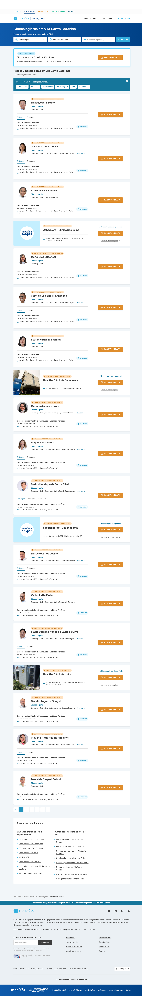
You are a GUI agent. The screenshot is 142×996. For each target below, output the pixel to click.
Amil (73, 87)
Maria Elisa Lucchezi (43, 256)
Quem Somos (70, 938)
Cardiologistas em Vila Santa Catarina (72, 858)
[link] (48, 809)
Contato (102, 951)
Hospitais (107, 18)
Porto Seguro (62, 87)
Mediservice (48, 87)
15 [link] (43, 810)
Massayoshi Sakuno (43, 102)
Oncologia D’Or (90, 990)
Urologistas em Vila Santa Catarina (71, 879)
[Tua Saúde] (23, 911)
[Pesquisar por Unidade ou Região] (78, 39)
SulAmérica (22, 87)
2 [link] (26, 810)
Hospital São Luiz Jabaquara (26, 423)
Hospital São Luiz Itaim (28, 853)
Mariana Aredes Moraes (45, 406)
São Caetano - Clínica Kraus (30, 873)
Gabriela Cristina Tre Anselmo (49, 295)
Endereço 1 (21, 117)
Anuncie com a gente (73, 951)
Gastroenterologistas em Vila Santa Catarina (71, 852)
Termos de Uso (104, 947)
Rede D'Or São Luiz (75, 990)
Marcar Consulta (29, 897)
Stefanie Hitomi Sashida (46, 339)
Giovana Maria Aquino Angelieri (50, 737)
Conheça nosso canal (109, 911)
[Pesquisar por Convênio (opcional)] (112, 39)
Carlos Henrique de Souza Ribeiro (51, 484)
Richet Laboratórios (116, 990)
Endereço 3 (42, 499)
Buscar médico (29, 11)
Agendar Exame (43, 11)
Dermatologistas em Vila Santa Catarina (69, 868)
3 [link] (31, 810)
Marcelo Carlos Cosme (44, 553)
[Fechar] (127, 81)
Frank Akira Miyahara (44, 190)
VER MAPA (83, 126)
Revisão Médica (104, 942)
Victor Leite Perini (42, 595)
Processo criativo (72, 942)
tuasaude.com (123, 18)
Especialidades (91, 18)
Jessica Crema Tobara (44, 146)
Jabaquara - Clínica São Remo (36, 57)
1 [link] (21, 810)
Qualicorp (129, 990)
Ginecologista (43, 897)
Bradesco (35, 87)
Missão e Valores (105, 938)
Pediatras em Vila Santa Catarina (70, 846)
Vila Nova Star (25, 857)
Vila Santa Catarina (57, 897)
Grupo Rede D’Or (83, 979)
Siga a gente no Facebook (122, 911)
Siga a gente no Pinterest (129, 911)
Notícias (71, 11)
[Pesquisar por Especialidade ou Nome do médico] (44, 39)
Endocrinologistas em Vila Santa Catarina (69, 840)
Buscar (124, 40)
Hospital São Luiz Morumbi (30, 862)
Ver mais (82, 87)
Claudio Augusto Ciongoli (46, 701)
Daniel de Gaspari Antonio (46, 779)
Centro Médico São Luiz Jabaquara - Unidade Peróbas (41, 421)
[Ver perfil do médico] (22, 104)
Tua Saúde (17, 11)
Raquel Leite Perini (42, 442)
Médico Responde (58, 11)
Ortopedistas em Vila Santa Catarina (71, 874)
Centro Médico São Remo (28, 123)
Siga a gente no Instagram (115, 911)
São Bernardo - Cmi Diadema (31, 848)
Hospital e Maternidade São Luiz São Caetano (34, 867)
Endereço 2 (31, 117)
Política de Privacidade (74, 947)
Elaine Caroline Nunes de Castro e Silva (54, 631)
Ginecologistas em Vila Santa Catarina (72, 863)
